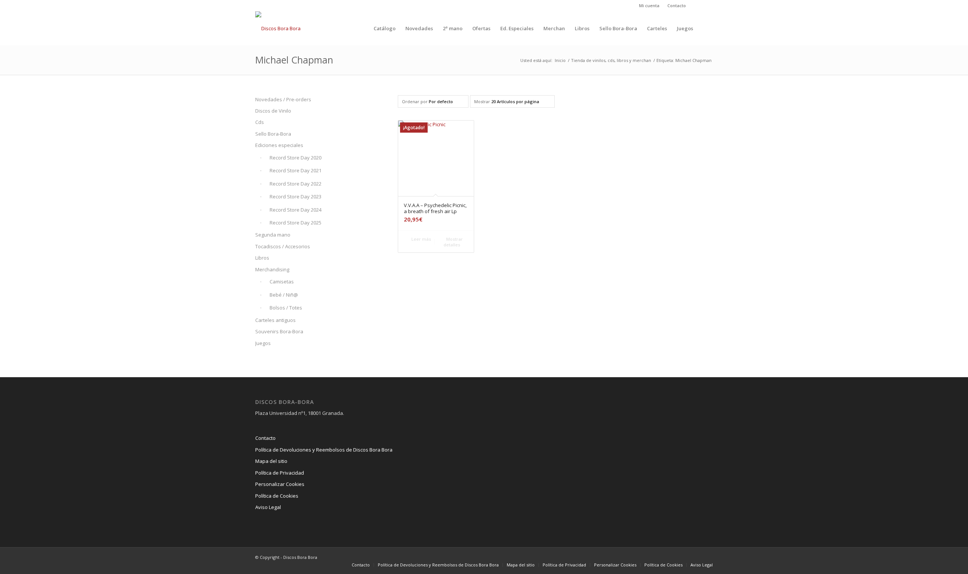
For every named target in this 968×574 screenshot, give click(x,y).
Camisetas (282, 281)
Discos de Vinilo (273, 110)
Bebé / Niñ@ (284, 294)
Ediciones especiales (279, 145)
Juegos (263, 343)
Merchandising (272, 269)
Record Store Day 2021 (295, 170)
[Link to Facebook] (707, 5)
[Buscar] (705, 28)
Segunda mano (272, 234)
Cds (259, 122)
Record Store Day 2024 (295, 209)
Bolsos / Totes (286, 307)
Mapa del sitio (271, 461)
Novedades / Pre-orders (283, 99)
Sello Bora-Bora (273, 133)
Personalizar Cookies (279, 484)
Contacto (676, 5)
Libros (262, 257)
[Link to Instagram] (695, 5)
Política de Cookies (276, 495)
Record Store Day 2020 (295, 157)
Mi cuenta (649, 5)
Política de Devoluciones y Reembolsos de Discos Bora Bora (323, 449)
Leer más (420, 239)
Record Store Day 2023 (295, 196)
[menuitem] (649, 6)
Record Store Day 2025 (295, 222)
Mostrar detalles (453, 242)
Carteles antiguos (275, 320)
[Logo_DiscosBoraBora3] (278, 28)
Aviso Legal (268, 507)
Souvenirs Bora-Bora (279, 331)
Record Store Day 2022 (295, 183)
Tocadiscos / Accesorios (282, 246)
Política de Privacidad (279, 472)
